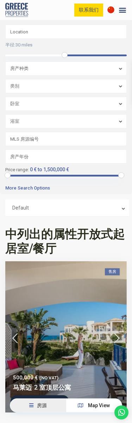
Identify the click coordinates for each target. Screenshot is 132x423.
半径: (18, 45)
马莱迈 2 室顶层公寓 (42, 387)
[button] (122, 10)
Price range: (17, 169)
